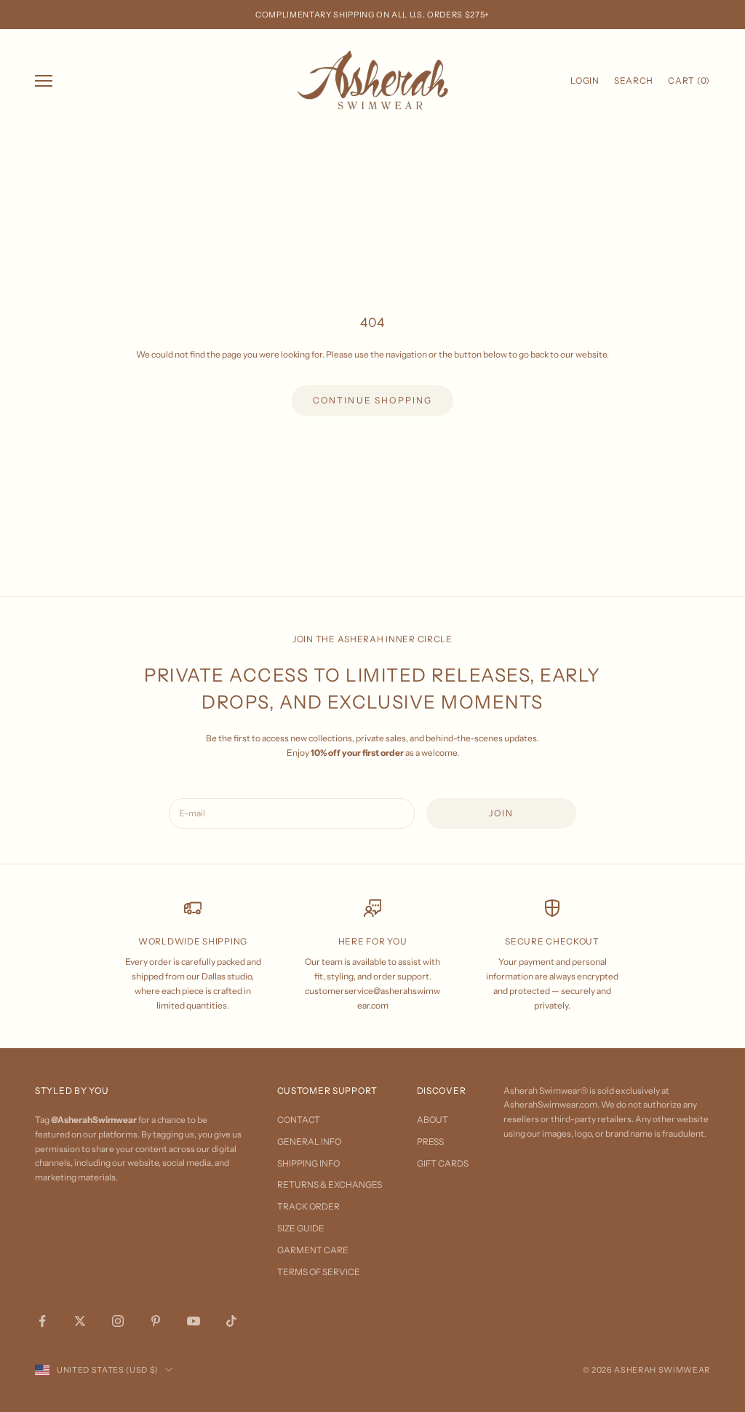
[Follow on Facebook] (42, 1321)
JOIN (501, 813)
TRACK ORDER (308, 1206)
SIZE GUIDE (300, 1228)
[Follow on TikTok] (231, 1321)
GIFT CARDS (443, 1163)
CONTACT (298, 1119)
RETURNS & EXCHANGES (329, 1184)
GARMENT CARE (312, 1250)
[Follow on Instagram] (118, 1321)
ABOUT (432, 1119)
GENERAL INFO (309, 1141)
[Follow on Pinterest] (155, 1321)
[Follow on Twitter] (80, 1321)
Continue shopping (373, 400)
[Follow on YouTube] (193, 1321)
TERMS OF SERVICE (318, 1271)
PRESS (430, 1141)
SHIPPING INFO (308, 1163)
